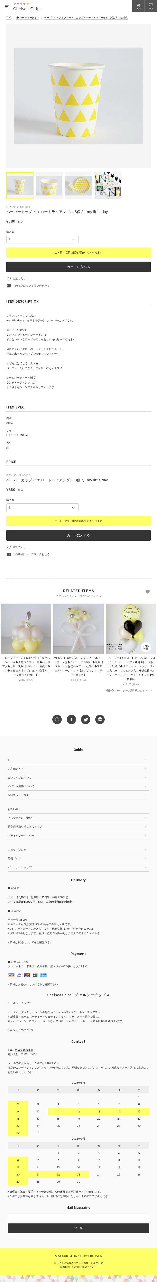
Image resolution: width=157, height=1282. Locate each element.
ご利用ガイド (16, 768)
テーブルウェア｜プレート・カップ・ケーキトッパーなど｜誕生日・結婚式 (86, 17)
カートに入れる (78, 267)
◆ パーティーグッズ (27, 17)
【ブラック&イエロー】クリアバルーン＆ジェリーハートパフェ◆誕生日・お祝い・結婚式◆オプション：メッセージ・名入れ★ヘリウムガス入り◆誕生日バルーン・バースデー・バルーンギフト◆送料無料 (131, 668)
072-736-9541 (24, 1049)
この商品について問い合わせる (31, 285)
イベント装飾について (21, 786)
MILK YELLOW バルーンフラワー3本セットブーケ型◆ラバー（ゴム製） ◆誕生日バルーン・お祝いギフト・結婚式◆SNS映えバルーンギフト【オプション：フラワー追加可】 (78, 666)
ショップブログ (17, 849)
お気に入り (19, 278)
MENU (6, 6)
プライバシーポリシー (21, 835)
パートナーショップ (20, 867)
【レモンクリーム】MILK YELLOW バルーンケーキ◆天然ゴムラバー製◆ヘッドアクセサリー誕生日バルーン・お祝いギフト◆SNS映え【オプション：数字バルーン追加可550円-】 (26, 666)
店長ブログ (14, 858)
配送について (26, 942)
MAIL (151, 8)
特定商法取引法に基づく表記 (25, 826)
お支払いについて (28, 984)
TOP (8, 17)
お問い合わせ (16, 809)
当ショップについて (20, 777)
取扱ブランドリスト (20, 795)
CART (138, 8)
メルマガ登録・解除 (20, 817)
